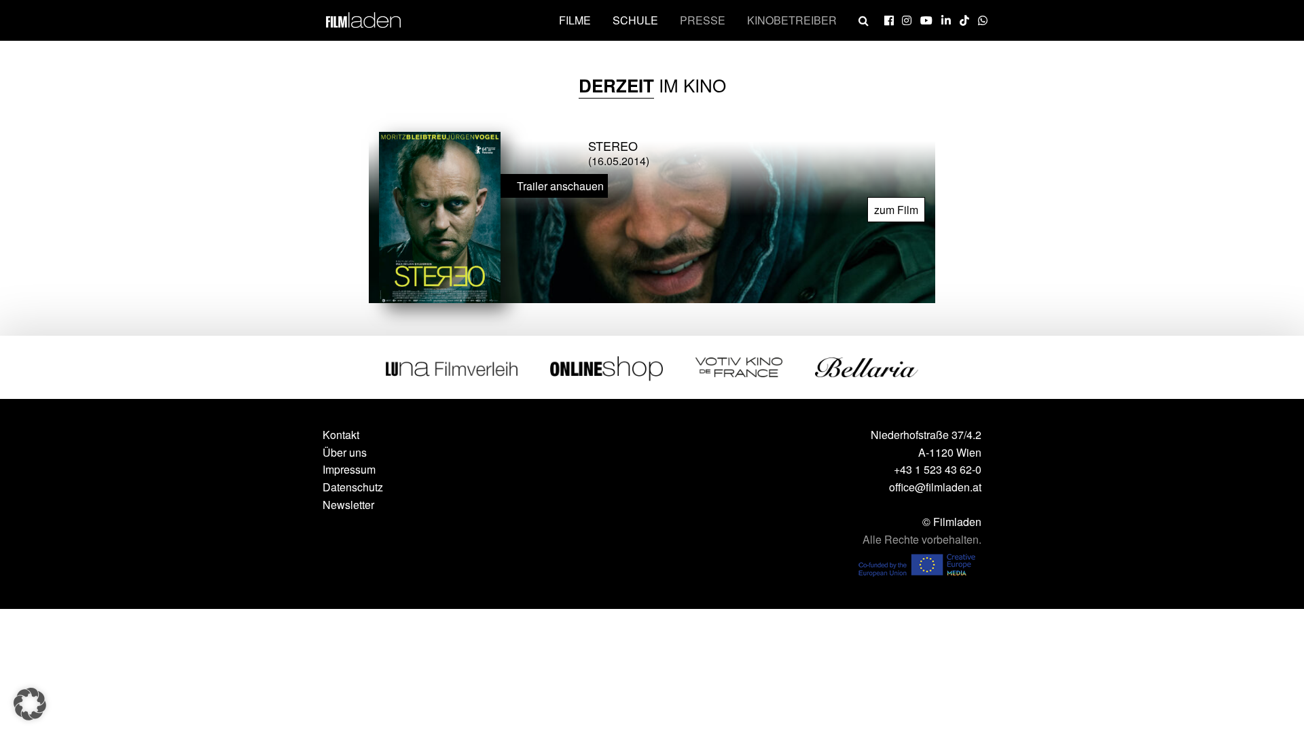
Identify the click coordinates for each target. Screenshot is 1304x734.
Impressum (349, 469)
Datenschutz (353, 487)
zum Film (896, 209)
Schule (635, 20)
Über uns (345, 452)
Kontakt (341, 434)
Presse (702, 20)
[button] (30, 704)
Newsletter (348, 504)
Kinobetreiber (792, 20)
